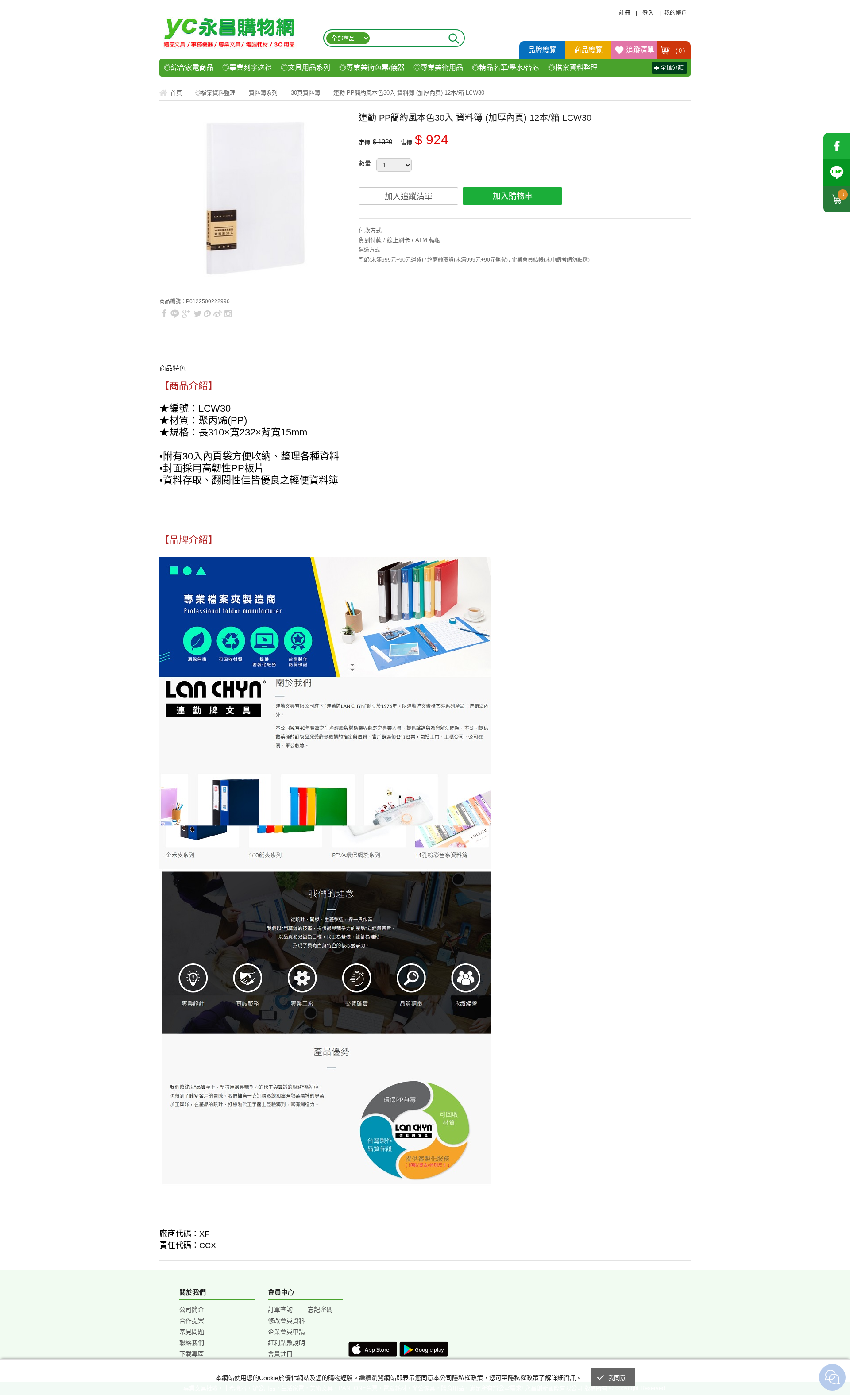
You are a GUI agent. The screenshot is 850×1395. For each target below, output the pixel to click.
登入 (648, 12)
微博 (217, 313)
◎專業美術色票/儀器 (372, 67)
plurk (207, 313)
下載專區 (191, 1353)
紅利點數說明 (286, 1342)
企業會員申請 (286, 1331)
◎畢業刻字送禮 (247, 67)
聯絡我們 (191, 1342)
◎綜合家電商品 (188, 67)
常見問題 (191, 1331)
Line (836, 172)
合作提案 (191, 1320)
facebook (836, 146)
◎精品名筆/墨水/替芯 (505, 67)
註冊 (624, 12)
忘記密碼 (320, 1309)
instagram (228, 313)
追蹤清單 (640, 50)
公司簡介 (191, 1309)
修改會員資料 (286, 1320)
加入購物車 (513, 196)
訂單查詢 (280, 1309)
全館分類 (672, 67)
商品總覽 (588, 50)
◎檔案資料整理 (573, 67)
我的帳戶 (675, 12)
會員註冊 (280, 1353)
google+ (186, 313)
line (174, 313)
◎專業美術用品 (438, 67)
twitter (197, 313)
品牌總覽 (542, 50)
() (680, 50)
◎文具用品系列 (305, 67)
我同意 (617, 1378)
